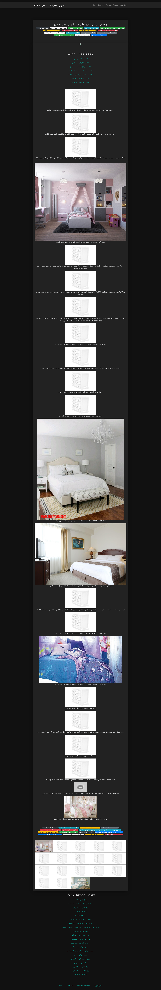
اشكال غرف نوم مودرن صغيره (108, 30)
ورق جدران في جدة (80, 931)
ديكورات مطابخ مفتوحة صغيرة (50, 830)
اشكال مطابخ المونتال (70, 30)
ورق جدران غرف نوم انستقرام (80, 923)
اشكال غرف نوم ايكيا (91, 28)
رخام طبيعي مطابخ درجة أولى (48, 832)
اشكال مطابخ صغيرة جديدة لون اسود (112, 28)
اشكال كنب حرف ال (43, 28)
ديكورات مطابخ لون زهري (114, 834)
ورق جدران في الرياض (80, 935)
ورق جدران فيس (80, 915)
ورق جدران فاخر (80, 974)
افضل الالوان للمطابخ (80, 63)
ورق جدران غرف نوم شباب (80, 943)
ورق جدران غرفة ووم (80, 966)
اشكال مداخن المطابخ (75, 28)
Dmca (94, 5)
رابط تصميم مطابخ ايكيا (110, 827)
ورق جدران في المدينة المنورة (80, 903)
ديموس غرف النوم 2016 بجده (111, 830)
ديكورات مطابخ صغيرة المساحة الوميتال (109, 832)
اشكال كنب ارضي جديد (88, 32)
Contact (101, 5)
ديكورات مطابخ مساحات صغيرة (69, 827)
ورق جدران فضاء (80, 900)
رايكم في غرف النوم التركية (90, 827)
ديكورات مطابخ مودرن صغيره (94, 834)
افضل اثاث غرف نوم (80, 59)
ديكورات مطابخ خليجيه (69, 830)
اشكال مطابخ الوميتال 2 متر (64, 35)
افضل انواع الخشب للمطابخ (80, 67)
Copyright (123, 5)
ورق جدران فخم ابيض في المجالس (80, 951)
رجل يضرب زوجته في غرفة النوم (89, 830)
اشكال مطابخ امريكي (82, 35)
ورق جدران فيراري (80, 963)
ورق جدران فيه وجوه (80, 907)
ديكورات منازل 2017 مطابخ (68, 832)
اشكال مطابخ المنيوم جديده (106, 32)
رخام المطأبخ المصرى (50, 827)
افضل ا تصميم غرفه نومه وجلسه (80, 74)
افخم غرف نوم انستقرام (80, 82)
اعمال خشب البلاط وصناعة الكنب (80, 70)
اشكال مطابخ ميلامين (73, 32)
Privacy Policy (112, 5)
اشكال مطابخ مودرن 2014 (58, 28)
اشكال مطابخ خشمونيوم (98, 35)
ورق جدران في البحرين (80, 970)
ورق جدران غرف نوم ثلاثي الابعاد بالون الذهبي (80, 927)
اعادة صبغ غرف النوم (80, 78)
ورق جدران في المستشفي (80, 939)
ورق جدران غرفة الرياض (80, 959)
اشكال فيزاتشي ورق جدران (88, 30)
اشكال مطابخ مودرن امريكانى (54, 32)
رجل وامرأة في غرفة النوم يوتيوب (50, 834)
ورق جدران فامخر (80, 955)
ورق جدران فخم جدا (80, 947)
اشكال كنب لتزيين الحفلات (52, 30)
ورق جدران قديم (80, 911)
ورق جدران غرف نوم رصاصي (80, 919)
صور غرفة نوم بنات (48, 5)
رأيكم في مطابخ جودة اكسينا (73, 834)
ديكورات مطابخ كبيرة (86, 832)
